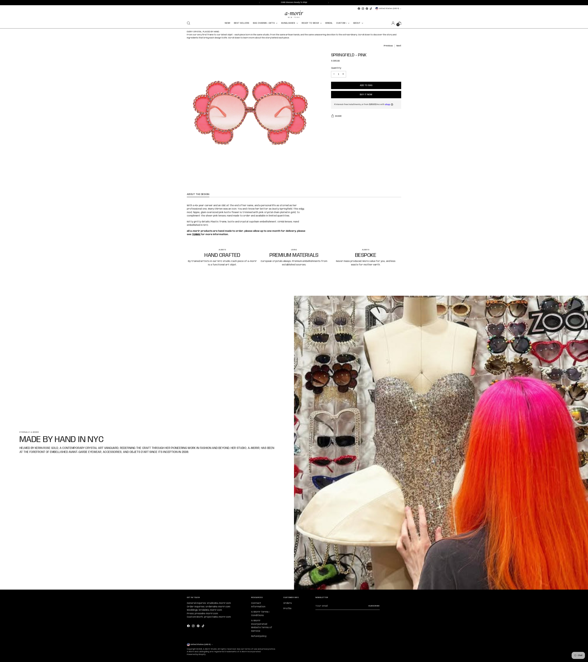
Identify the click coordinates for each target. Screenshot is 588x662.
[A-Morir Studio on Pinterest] (367, 8)
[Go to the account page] (393, 23)
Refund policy (258, 636)
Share (338, 116)
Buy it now (366, 95)
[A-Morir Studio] (294, 14)
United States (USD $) (389, 8)
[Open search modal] (188, 23)
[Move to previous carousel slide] (391, 285)
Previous (388, 46)
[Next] (328, 2)
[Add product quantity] (343, 74)
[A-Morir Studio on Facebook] (359, 8)
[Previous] (259, 2)
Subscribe (374, 606)
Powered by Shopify (196, 654)
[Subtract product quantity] (334, 74)
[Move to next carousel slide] (398, 285)
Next (398, 46)
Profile (287, 608)
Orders (287, 603)
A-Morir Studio (210, 649)
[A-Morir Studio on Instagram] (363, 8)
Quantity (336, 68)
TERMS (196, 234)
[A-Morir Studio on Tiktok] (370, 8)
